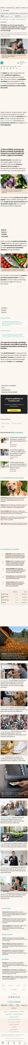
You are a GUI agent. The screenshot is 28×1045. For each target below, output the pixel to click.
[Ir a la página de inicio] (2, 11)
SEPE (25, 985)
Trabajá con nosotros (14, 1016)
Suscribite (22, 1011)
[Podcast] (24, 1005)
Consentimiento (14, 1029)
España (2, 426)
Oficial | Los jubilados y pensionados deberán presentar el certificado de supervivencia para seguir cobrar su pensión (14, 518)
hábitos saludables (6, 120)
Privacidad (14, 1026)
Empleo (18, 985)
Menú (3, 1043)
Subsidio (23, 989)
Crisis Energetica (13, 989)
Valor (25, 591)
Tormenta (2, 7)
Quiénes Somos (8, 1014)
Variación (15, 591)
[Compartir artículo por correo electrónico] (13, 68)
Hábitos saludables (21, 19)
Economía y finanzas (14, 13)
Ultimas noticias (4, 13)
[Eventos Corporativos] (12, 1005)
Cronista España (4, 19)
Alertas (19, 1043)
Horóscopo (14, 993)
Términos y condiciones (14, 1024)
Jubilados (17, 7)
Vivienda (23, 7)
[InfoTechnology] (14, 1008)
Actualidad (12, 19)
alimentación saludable (16, 423)
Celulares (11, 985)
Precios (4, 989)
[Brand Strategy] (18, 1005)
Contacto (6, 1011)
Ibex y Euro (23, 13)
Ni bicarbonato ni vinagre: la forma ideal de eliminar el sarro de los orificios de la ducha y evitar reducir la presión (15, 584)
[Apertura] (4, 1005)
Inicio (14, 1043)
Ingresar (25, 1043)
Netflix (3, 985)
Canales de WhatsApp (13, 1011)
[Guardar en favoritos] (2, 62)
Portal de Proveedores (18, 1014)
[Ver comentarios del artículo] (16, 68)
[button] (25, 886)
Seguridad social (10, 7)
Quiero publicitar (15, 410)
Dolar (8, 1043)
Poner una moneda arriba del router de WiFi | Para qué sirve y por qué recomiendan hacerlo (14, 524)
